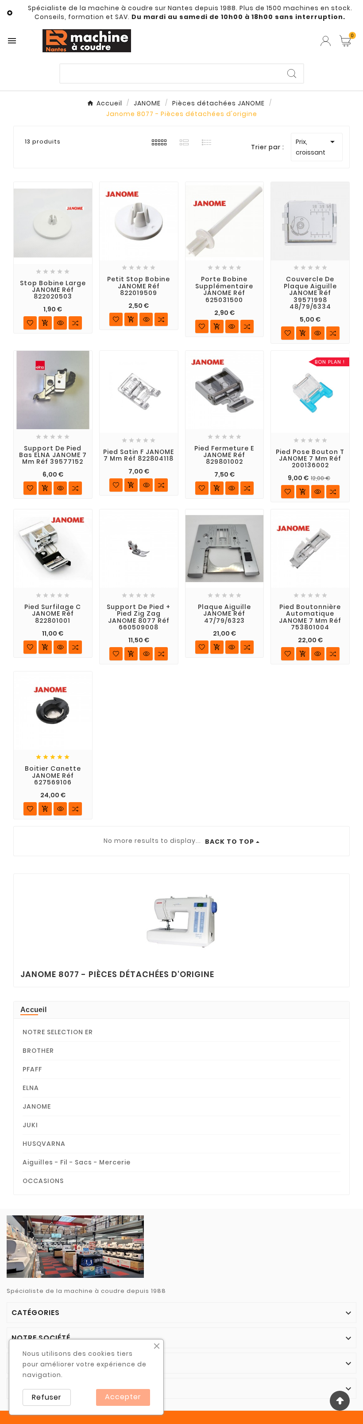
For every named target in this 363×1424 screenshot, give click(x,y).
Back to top (229, 841)
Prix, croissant (317, 146)
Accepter (123, 1397)
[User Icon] (326, 41)
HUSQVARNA (44, 1143)
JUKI (30, 1125)
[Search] (291, 73)
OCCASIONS (43, 1180)
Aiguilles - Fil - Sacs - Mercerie (77, 1162)
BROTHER (38, 1050)
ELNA (31, 1087)
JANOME (37, 1106)
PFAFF (32, 1069)
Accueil (33, 1009)
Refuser (47, 1397)
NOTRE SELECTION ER (58, 1032)
